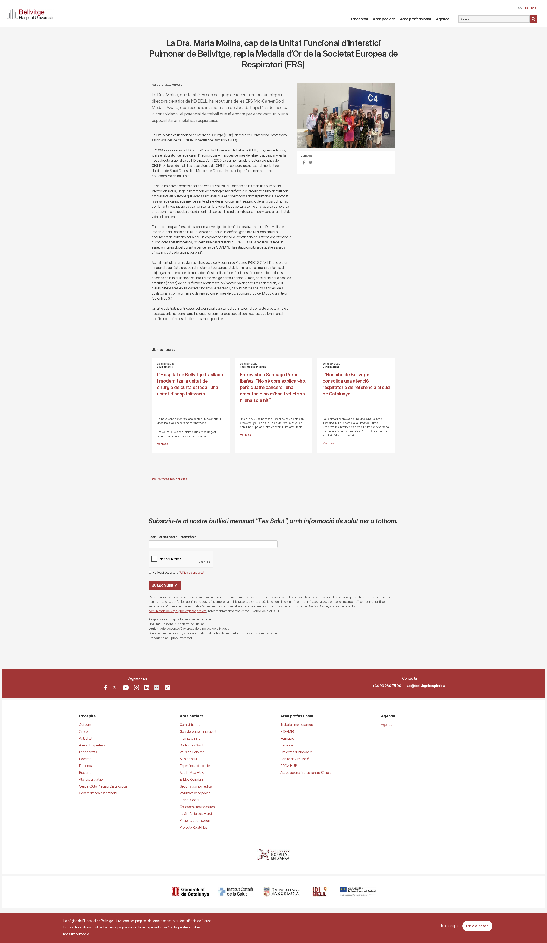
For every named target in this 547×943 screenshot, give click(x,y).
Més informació (76, 934)
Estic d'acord (477, 926)
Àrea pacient (384, 19)
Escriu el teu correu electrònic (173, 537)
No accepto (450, 926)
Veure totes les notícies (169, 479)
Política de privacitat (191, 572)
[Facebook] (105, 687)
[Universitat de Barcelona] (281, 892)
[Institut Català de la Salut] (236, 892)
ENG (533, 7)
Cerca (533, 19)
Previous (291, 118)
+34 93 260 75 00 (387, 686)
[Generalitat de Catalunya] (190, 892)
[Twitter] (115, 687)
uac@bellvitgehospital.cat (425, 686)
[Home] (32, 14)
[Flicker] (156, 687)
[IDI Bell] (319, 892)
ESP (527, 7)
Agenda (442, 19)
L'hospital (359, 19)
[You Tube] (126, 687)
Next (402, 118)
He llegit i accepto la (178, 572)
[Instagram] (136, 687)
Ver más (162, 444)
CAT (520, 7)
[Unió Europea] (358, 892)
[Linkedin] (146, 687)
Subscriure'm (164, 585)
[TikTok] (167, 687)
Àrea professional (415, 19)
